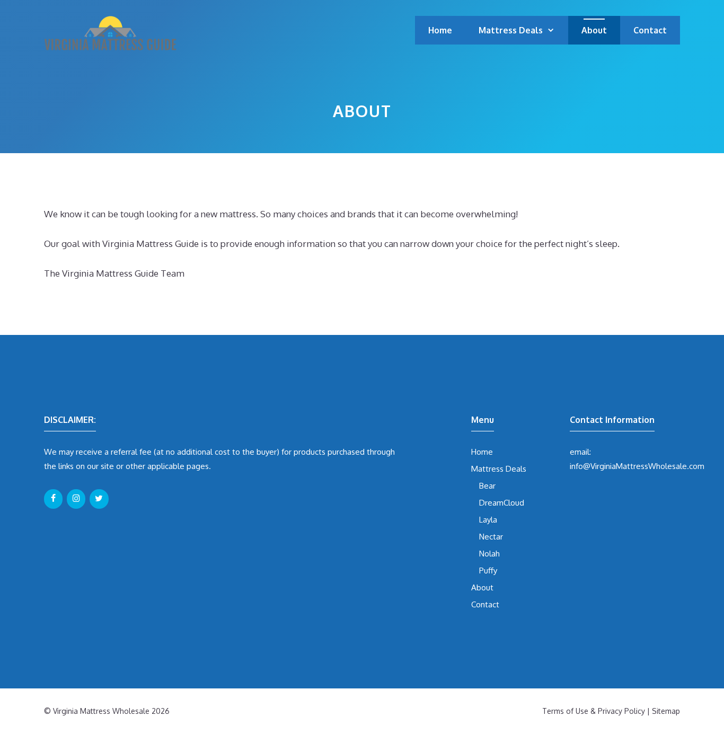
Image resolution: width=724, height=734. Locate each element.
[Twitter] (99, 498)
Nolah (489, 554)
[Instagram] (76, 498)
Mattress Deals (511, 30)
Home (440, 30)
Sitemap (666, 710)
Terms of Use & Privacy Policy (593, 710)
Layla (488, 520)
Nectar (491, 537)
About (594, 30)
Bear (487, 486)
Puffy (488, 570)
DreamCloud (501, 503)
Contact (650, 30)
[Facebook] (53, 498)
